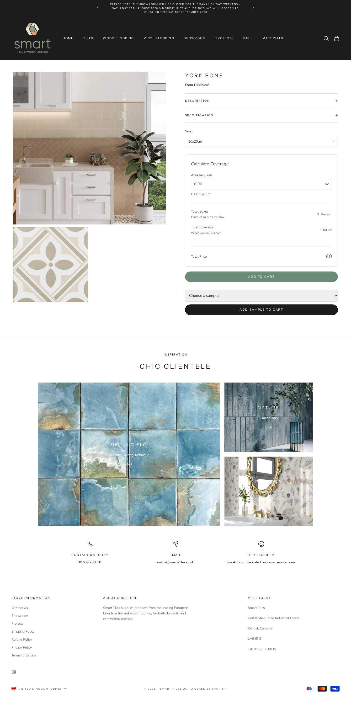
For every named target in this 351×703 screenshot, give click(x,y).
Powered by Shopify (208, 688)
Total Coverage (202, 227)
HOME (68, 38)
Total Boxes (199, 211)
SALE (248, 38)
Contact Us (19, 608)
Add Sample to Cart (261, 310)
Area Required (201, 175)
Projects (17, 623)
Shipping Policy (22, 631)
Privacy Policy (21, 647)
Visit (129, 464)
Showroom (19, 615)
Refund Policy (21, 639)
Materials (272, 38)
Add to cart (261, 277)
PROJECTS (224, 38)
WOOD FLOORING (118, 38)
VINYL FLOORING (159, 38)
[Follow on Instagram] (13, 672)
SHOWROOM (195, 38)
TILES (88, 38)
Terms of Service (23, 655)
